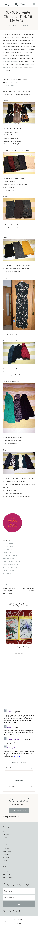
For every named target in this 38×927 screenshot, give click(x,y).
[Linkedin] (19, 910)
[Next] (29, 631)
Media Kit (6, 874)
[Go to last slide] (9, 631)
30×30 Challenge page (11, 61)
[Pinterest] (10, 910)
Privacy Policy (8, 878)
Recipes (6, 858)
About (5, 831)
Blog (26, 25)
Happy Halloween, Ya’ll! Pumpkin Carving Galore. (9, 589)
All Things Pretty (8, 573)
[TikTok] (13, 910)
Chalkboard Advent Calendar (28, 588)
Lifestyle (6, 848)
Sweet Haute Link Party (10, 567)
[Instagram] (4, 910)
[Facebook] (7, 910)
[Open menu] (34, 3)
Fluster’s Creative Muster (10, 564)
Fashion (6, 854)
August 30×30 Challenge (13, 82)
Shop (5, 838)
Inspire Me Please (8, 546)
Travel (5, 861)
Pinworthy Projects (8, 552)
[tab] (15, 653)
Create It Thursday (8, 570)
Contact (6, 871)
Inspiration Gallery (8, 543)
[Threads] (16, 910)
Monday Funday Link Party (11, 555)
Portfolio (6, 834)
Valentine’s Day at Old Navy (19, 647)
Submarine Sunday (8, 558)
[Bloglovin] (22, 910)
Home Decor (7, 851)
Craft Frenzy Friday (8, 549)
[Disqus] (19, 681)
